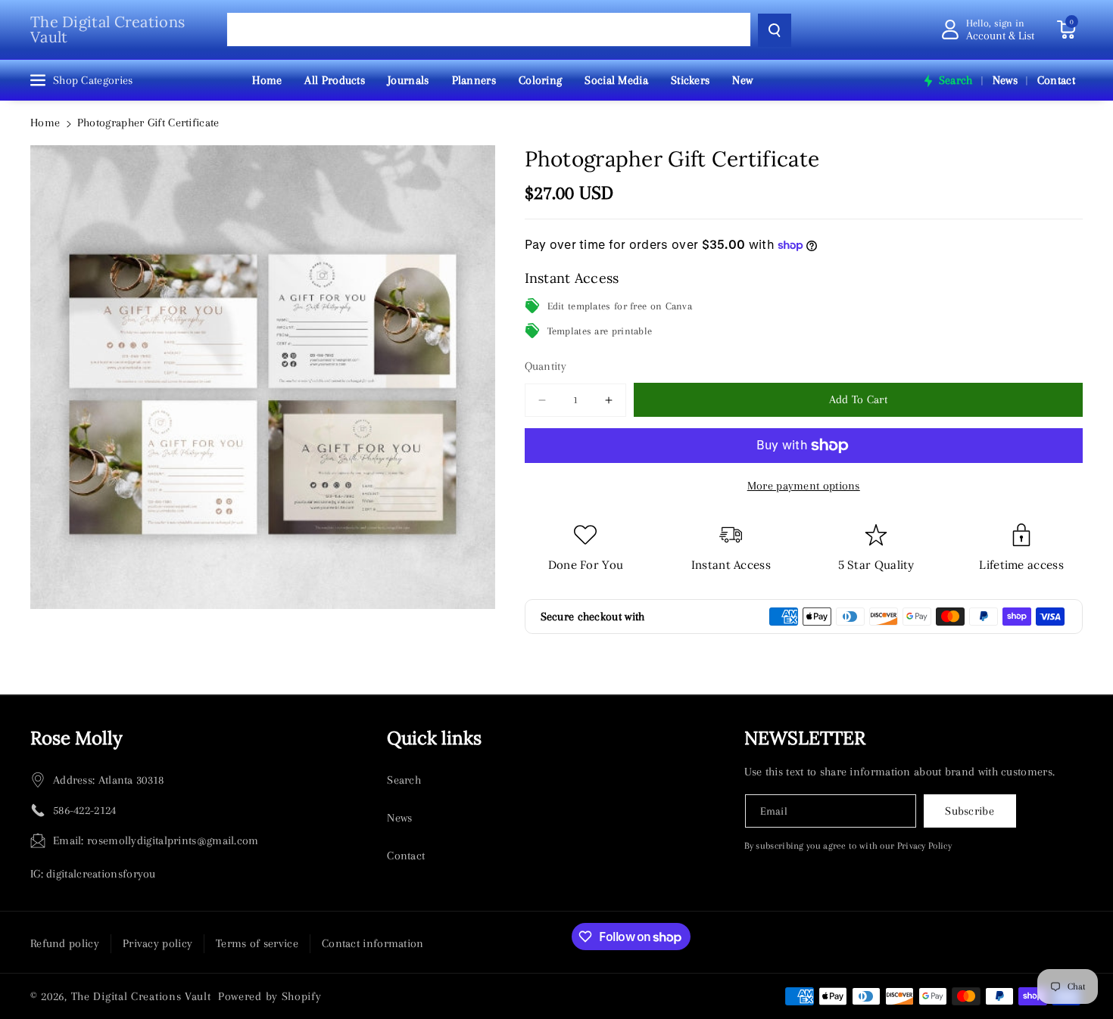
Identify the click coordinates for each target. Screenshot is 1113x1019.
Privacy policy (157, 943)
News (399, 818)
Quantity (545, 366)
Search (404, 780)
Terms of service (257, 943)
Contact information (373, 943)
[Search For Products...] (774, 30)
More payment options (803, 485)
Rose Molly (76, 738)
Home (45, 122)
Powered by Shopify (270, 996)
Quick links (434, 738)
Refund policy (64, 943)
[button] (1066, 29)
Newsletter (804, 738)
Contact (406, 855)
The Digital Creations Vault (141, 996)
